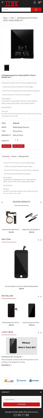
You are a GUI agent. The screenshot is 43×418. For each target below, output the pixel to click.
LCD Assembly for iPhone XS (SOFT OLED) (16, 322)
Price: (4, 123)
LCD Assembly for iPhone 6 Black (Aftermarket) (21, 286)
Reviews (14, 156)
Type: (4, 131)
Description (6, 156)
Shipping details (23, 156)
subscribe (21, 404)
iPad (12, 18)
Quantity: (5, 140)
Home (5, 18)
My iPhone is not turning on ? (12, 357)
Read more (6, 365)
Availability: (6, 135)
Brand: (4, 127)
